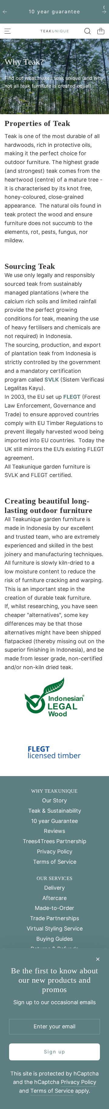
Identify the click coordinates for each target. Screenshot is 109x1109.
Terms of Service (52, 1091)
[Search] (87, 31)
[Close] (97, 959)
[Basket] (100, 31)
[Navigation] (7, 31)
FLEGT (72, 397)
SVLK (52, 379)
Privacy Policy (78, 1082)
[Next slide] (104, 12)
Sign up (54, 1052)
